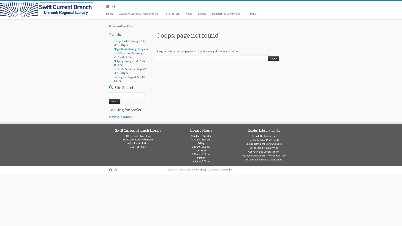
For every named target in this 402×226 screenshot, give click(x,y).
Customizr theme (227, 170)
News (189, 13)
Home (109, 13)
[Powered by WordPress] (205, 169)
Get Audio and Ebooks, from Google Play (263, 155)
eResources (172, 13)
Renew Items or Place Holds (264, 139)
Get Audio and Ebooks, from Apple (264, 159)
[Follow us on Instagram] (114, 6)
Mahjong (118, 61)
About (252, 13)
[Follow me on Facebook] (109, 6)
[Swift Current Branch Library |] (46, 9)
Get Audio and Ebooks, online (264, 151)
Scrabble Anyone (123, 69)
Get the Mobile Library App (264, 147)
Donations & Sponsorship (226, 13)
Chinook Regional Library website (264, 143)
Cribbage (119, 77)
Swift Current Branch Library (184, 170)
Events (202, 13)
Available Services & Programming (138, 13)
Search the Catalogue (120, 116)
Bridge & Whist (122, 41)
